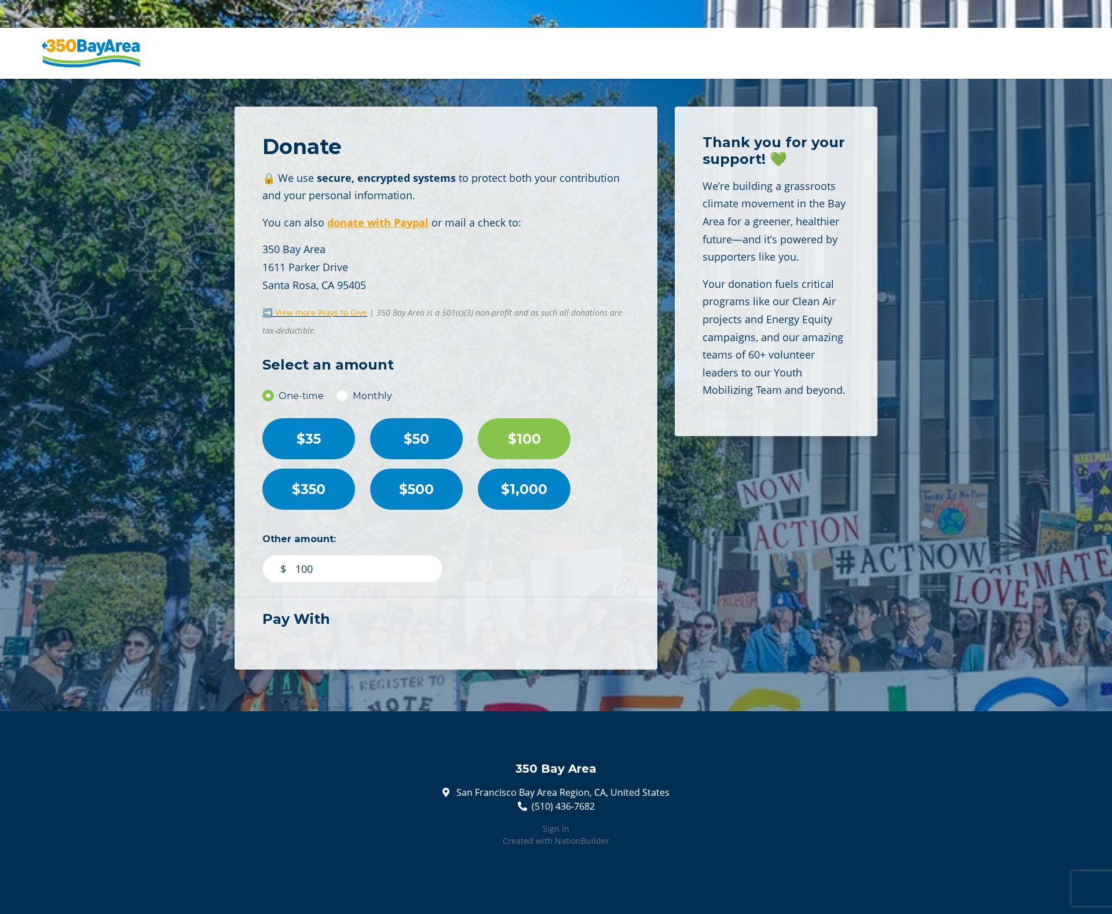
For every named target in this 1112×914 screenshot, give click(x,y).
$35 (309, 438)
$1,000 (524, 489)
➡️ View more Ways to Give (314, 312)
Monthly (372, 395)
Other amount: (299, 538)
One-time (301, 395)
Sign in (556, 828)
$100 (524, 438)
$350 (308, 489)
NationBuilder (582, 840)
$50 (416, 438)
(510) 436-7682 (563, 806)
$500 (416, 489)
